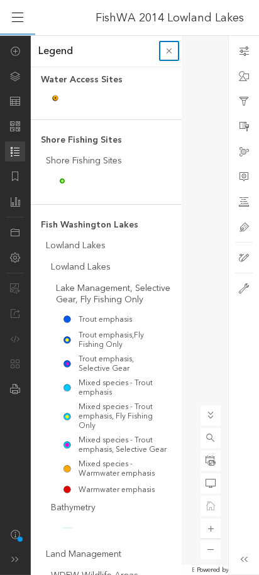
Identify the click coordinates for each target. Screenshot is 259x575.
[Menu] (17, 17)
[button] (211, 438)
